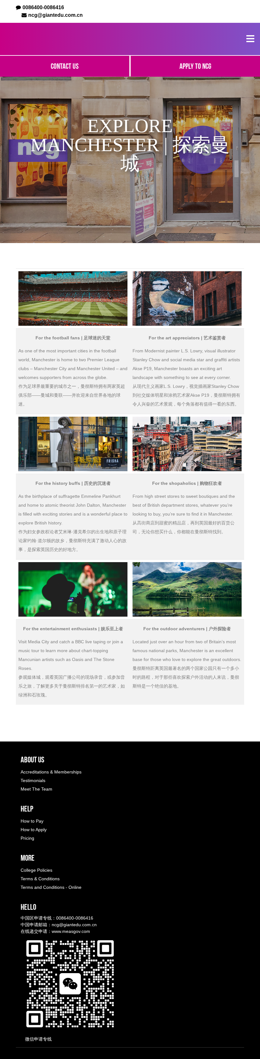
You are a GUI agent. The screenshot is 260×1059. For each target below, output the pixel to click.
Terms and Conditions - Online (51, 887)
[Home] (50, 39)
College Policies (36, 870)
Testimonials (33, 780)
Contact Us (65, 66)
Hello (28, 906)
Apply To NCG (195, 66)
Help (27, 808)
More (28, 857)
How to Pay (32, 821)
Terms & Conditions (40, 878)
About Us (32, 759)
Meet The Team (36, 789)
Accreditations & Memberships (51, 771)
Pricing (27, 838)
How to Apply (34, 829)
